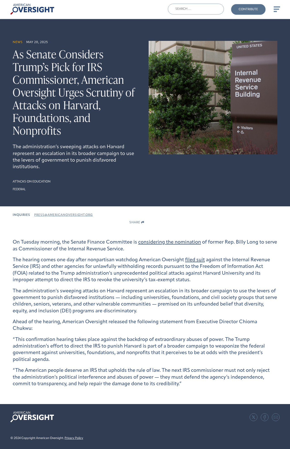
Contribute (248, 9)
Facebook (264, 417)
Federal (19, 189)
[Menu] (276, 9)
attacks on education (32, 181)
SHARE (135, 222)
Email (276, 417)
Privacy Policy (74, 438)
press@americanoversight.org (63, 215)
